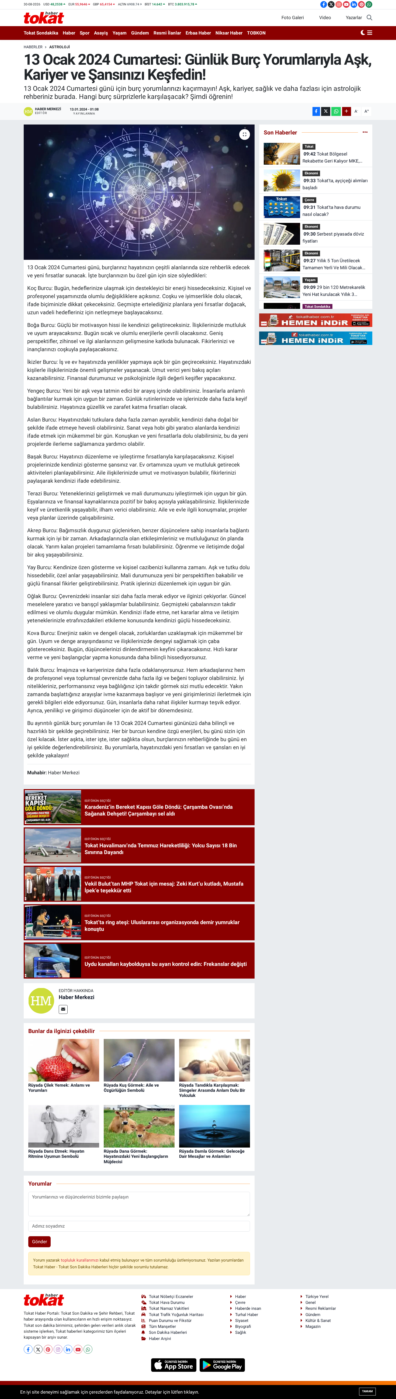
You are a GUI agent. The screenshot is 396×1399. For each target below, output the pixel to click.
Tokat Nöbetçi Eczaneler (171, 1296)
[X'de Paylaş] (325, 111)
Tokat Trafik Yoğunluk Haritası (176, 1314)
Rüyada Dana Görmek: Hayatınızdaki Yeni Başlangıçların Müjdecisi (136, 1156)
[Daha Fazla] (346, 111)
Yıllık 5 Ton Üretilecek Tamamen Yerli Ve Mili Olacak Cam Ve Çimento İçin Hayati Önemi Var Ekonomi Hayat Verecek (332, 264)
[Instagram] (58, 1349)
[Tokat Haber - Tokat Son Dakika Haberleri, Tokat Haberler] (44, 17)
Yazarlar (354, 17)
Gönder (39, 1241)
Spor (84, 33)
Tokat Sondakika (41, 33)
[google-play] (222, 1364)
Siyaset (241, 1320)
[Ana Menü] (369, 33)
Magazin (313, 1326)
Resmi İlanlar (167, 33)
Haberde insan (248, 1308)
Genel (310, 1302)
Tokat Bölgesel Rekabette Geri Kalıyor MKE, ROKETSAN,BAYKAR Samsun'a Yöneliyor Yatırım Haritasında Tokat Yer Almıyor (333, 157)
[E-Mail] (63, 1009)
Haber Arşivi (160, 1338)
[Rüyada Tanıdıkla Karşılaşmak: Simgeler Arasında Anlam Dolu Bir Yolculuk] (214, 1059)
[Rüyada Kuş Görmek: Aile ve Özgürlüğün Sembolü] (139, 1059)
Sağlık (240, 1332)
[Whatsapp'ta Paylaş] (336, 111)
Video (325, 17)
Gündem (140, 33)
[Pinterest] (48, 1349)
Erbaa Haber (198, 33)
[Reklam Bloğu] (315, 320)
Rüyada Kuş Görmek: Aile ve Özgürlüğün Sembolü (131, 1088)
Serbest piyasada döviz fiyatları (333, 237)
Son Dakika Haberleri (168, 1332)
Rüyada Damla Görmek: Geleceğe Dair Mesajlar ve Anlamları (212, 1154)
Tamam (367, 1391)
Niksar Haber (229, 33)
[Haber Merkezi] (41, 1000)
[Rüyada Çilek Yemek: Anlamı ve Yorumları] (63, 1059)
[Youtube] (78, 1349)
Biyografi (243, 1326)
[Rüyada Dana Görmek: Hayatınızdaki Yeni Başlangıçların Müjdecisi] (139, 1126)
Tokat (309, 146)
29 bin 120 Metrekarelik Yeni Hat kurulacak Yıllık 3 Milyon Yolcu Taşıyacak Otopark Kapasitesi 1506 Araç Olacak (335, 291)
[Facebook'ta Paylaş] (316, 111)
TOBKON (256, 33)
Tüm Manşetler (162, 1326)
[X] (38, 1349)
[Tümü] (365, 132)
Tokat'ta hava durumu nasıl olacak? (331, 211)
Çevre (309, 200)
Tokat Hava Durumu (167, 1302)
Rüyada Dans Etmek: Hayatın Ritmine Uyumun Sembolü (56, 1154)
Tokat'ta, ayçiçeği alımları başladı (335, 184)
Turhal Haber (246, 1314)
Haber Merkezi (76, 997)
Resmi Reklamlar (320, 1308)
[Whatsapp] (88, 1349)
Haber (69, 33)
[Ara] (369, 17)
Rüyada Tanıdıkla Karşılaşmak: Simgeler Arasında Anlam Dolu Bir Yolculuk (212, 1090)
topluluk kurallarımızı (80, 1260)
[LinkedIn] (68, 1349)
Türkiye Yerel (317, 1296)
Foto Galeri (293, 17)
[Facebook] (28, 1349)
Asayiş (101, 33)
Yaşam (120, 33)
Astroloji (59, 47)
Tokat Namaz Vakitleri (169, 1308)
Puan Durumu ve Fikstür (170, 1320)
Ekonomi (311, 173)
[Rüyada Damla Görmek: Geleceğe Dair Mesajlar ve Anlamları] (214, 1126)
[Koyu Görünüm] (363, 33)
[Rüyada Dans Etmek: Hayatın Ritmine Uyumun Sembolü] (63, 1126)
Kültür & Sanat (318, 1320)
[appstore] (174, 1364)
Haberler (33, 47)
